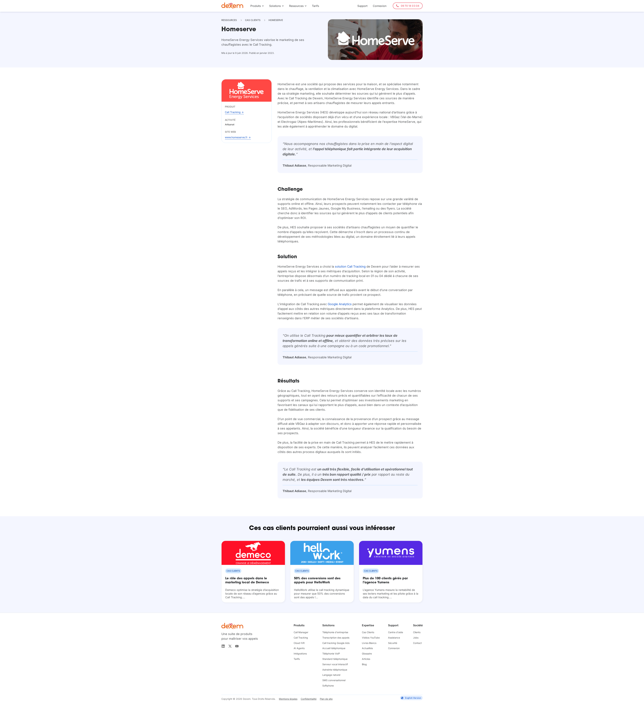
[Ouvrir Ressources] (306, 6)
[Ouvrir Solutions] (283, 6)
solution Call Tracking (350, 266)
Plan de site (326, 698)
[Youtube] (237, 646)
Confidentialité (308, 698)
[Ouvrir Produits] (263, 6)
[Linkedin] (223, 646)
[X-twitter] (230, 646)
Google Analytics (340, 304)
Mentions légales (288, 698)
